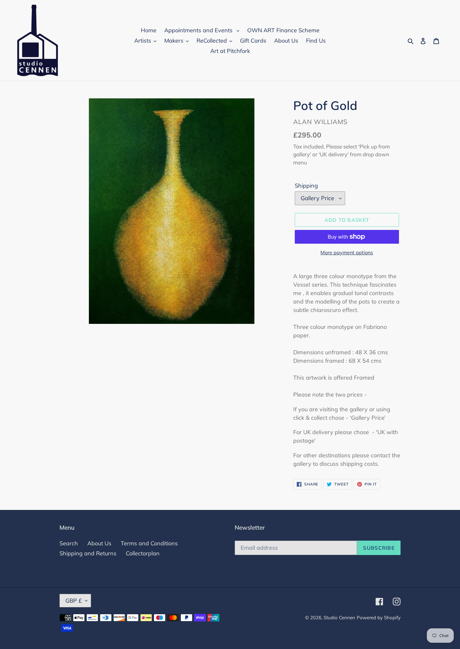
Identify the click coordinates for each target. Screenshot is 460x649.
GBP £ (73, 600)
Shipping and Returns (87, 553)
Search (68, 543)
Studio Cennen (339, 617)
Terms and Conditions (149, 543)
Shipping (306, 185)
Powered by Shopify (379, 617)
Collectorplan (143, 553)
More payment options (346, 252)
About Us (99, 543)
